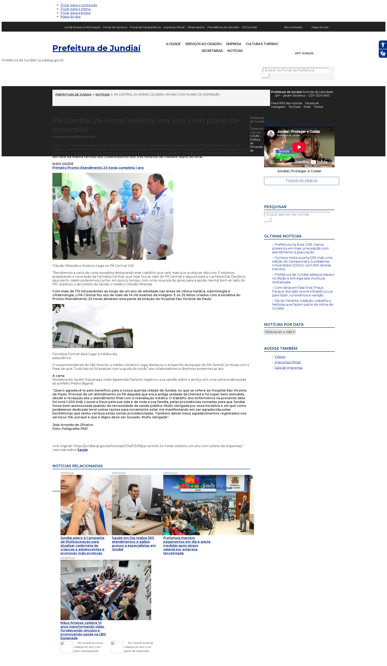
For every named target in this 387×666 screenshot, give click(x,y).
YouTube (311, 42)
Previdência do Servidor (223, 27)
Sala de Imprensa (288, 368)
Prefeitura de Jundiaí (96, 48)
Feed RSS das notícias (286, 103)
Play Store (324, 53)
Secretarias (212, 51)
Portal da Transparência (145, 27)
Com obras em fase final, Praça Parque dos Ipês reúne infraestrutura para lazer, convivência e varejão (302, 291)
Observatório (196, 27)
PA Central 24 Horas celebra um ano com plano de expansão (88, 647)
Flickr (325, 42)
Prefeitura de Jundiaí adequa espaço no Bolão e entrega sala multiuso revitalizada (303, 278)
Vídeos (280, 357)
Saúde (82, 450)
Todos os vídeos (301, 181)
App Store (317, 53)
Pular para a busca (75, 13)
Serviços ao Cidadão (203, 44)
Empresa (233, 44)
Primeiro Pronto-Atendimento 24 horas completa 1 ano (98, 168)
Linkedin (318, 42)
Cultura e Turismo (262, 44)
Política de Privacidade (256, 145)
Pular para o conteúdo (78, 5)
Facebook (312, 103)
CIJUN (254, 136)
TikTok (304, 42)
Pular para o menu (75, 9)
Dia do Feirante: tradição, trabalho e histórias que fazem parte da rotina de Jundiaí (302, 304)
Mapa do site (70, 17)
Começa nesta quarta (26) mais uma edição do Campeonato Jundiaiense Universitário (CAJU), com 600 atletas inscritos (302, 263)
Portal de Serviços (115, 27)
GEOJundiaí (249, 27)
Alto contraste (293, 27)
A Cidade (173, 44)
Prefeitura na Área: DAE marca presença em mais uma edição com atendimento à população (300, 248)
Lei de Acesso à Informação (82, 27)
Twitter (319, 107)
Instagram (297, 42)
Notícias (235, 51)
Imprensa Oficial (174, 27)
